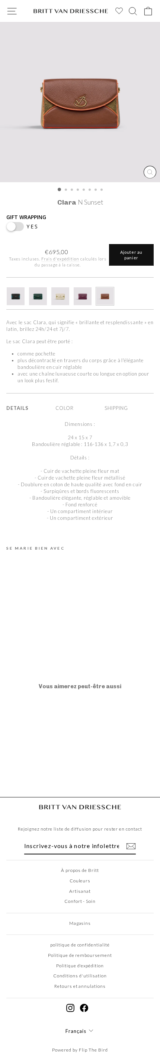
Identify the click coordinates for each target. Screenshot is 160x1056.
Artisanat (80, 891)
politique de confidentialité (80, 945)
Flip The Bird (93, 1050)
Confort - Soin (80, 901)
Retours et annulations (80, 986)
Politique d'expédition (80, 965)
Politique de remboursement (80, 955)
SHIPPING (116, 408)
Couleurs (80, 880)
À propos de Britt (80, 870)
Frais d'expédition (60, 258)
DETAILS (17, 408)
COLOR (64, 408)
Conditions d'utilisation (79, 975)
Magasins (80, 923)
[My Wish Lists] (117, 13)
